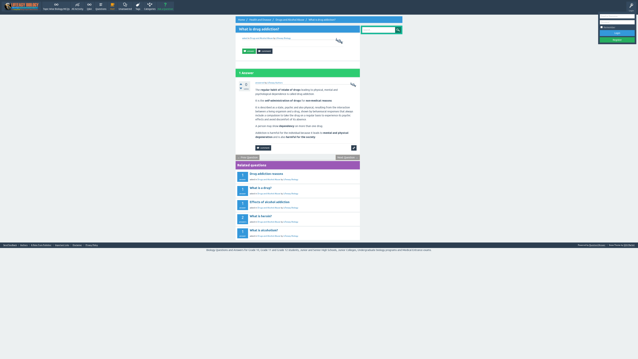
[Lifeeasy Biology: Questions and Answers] (21, 6)
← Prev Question (247, 157)
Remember (609, 27)
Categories (150, 9)
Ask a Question (165, 9)
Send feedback (10, 245)
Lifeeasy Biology (290, 179)
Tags (138, 9)
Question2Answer (597, 245)
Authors (24, 245)
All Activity (77, 9)
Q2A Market (629, 245)
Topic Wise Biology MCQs (56, 9)
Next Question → (347, 157)
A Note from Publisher (41, 245)
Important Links (62, 245)
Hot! (112, 9)
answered (259, 83)
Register (617, 40)
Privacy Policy (92, 245)
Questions (101, 9)
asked (244, 38)
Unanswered (125, 9)
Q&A (89, 9)
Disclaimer (77, 245)
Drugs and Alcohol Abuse (261, 38)
